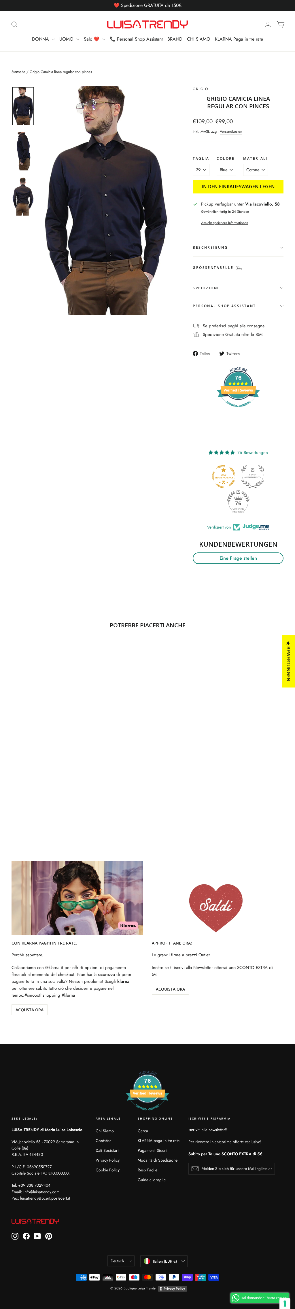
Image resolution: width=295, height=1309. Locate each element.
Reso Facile (147, 1170)
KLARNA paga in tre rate (158, 1140)
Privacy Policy (108, 1160)
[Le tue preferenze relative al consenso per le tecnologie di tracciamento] (284, 1303)
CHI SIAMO (198, 39)
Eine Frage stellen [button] (238, 558)
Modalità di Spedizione (157, 1160)
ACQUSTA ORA (30, 1009)
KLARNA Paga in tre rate (239, 39)
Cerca (143, 1131)
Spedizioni (206, 288)
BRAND (174, 39)
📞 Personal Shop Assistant (136, 39)
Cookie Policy (108, 1170)
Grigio (200, 89)
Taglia (201, 158)
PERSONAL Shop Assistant (224, 305)
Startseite (18, 72)
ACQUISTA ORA (170, 989)
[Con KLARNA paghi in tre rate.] (77, 898)
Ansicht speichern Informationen (224, 222)
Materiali (255, 158)
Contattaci (104, 1140)
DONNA (41, 39)
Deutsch (117, 1261)
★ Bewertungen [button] (288, 661)
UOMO (67, 39)
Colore (226, 158)
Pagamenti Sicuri (152, 1150)
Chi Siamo (105, 1131)
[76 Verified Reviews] (238, 410)
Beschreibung (210, 247)
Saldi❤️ (92, 39)
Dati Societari (107, 1150)
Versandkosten (231, 131)
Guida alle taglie (152, 1180)
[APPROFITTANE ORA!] (217, 898)
